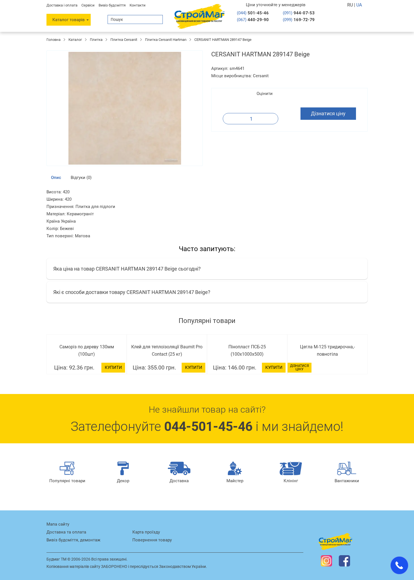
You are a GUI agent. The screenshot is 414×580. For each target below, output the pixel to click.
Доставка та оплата (66, 532)
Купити (113, 367)
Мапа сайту (57, 524)
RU (350, 5)
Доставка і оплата (61, 5)
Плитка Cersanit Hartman (165, 39)
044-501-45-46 (208, 426)
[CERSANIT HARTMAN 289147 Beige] (124, 108)
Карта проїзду (146, 532)
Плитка (96, 39)
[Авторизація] (345, 19)
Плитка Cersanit (123, 39)
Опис (56, 177)
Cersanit (261, 75)
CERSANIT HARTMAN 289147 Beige (222, 39)
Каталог (75, 39)
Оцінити (265, 93)
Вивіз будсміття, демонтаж (73, 540)
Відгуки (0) (81, 177)
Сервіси (88, 5)
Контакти (138, 5)
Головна (53, 39)
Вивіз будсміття (112, 5)
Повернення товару (152, 540)
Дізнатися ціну (328, 113)
